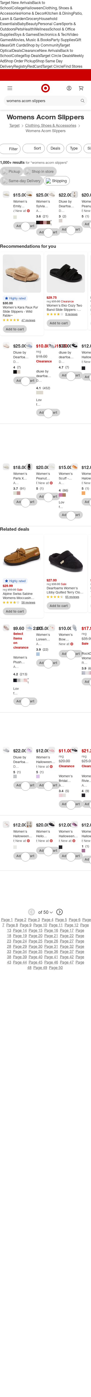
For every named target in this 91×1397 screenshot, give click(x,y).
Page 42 (67, 957)
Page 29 (20, 946)
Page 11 (56, 925)
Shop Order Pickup (20, 61)
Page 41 (51, 957)
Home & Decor (33, 13)
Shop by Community (43, 45)
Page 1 (7, 919)
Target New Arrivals (16, 2)
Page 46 (51, 962)
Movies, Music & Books (31, 39)
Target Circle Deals (56, 55)
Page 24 (20, 941)
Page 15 (35, 930)
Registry (20, 66)
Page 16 (51, 930)
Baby (21, 23)
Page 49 (40, 967)
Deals (17, 50)
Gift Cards (17, 45)
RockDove (84, 663)
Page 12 (71, 925)
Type (74, 148)
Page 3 (34, 919)
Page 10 (40, 925)
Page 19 (20, 935)
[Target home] (45, 88)
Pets (19, 29)
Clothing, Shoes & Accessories (50, 125)
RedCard (34, 66)
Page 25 (35, 941)
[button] (15, 298)
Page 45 (35, 962)
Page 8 (12, 925)
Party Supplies (63, 39)
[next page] (59, 912)
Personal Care (50, 23)
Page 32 (67, 946)
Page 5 (61, 919)
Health (28, 29)
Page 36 (51, 951)
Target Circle (52, 66)
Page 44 (20, 962)
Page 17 (67, 930)
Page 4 (47, 919)
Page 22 (67, 935)
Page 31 (51, 946)
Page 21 (51, 935)
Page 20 (35, 935)
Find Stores (72, 66)
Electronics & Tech (53, 34)
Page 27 (67, 941)
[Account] (69, 88)
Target (14, 125)
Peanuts (82, 211)
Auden (13, 211)
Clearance (30, 50)
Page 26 (51, 941)
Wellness (41, 29)
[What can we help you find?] (45, 101)
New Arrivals (49, 50)
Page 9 (26, 925)
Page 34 (20, 951)
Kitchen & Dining (59, 13)
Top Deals (32, 55)
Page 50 (56, 967)
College (18, 8)
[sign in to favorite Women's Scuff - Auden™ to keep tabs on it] (71, 515)
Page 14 (20, 930)
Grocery (32, 18)
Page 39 (20, 957)
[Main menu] (10, 88)
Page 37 (67, 951)
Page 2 (20, 919)
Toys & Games (26, 34)
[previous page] (31, 912)
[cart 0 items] (81, 88)
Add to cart (15, 329)
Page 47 (67, 962)
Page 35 (35, 951)
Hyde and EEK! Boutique (82, 362)
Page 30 (35, 946)
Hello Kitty (36, 841)
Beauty (32, 23)
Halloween (34, 8)
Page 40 (35, 957)
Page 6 (74, 919)
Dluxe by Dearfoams (61, 211)
